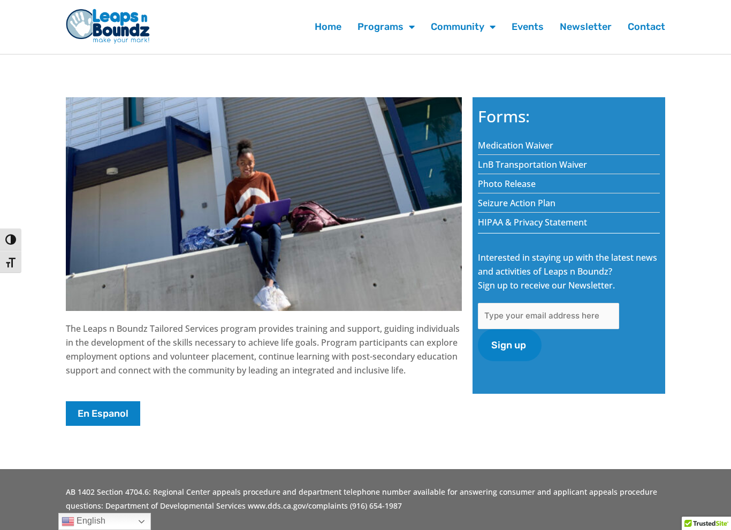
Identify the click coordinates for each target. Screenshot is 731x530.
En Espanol (103, 413)
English (89, 520)
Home (328, 27)
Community (457, 27)
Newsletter (586, 27)
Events (528, 27)
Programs (380, 27)
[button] (103, 413)
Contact (646, 27)
